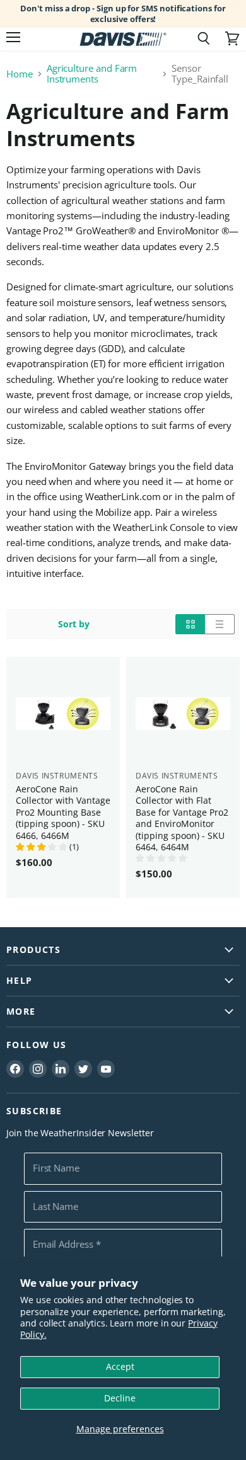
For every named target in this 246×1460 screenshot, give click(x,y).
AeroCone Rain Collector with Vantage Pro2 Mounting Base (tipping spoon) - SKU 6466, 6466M (63, 812)
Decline (120, 1398)
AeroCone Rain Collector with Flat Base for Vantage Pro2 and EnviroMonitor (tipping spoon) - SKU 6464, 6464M (182, 818)
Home (19, 74)
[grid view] (190, 624)
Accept (120, 1366)
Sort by (74, 624)
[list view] (220, 624)
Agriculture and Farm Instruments (92, 74)
